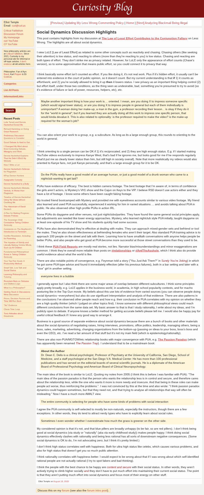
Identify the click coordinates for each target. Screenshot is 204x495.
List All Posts (11, 90)
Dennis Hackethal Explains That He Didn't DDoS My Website (16, 158)
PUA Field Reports (65, 246)
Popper (18, 74)
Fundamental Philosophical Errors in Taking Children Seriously (16, 254)
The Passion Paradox (172, 339)
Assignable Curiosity (13, 180)
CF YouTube (10, 44)
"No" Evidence (10, 305)
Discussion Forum (13, 34)
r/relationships (121, 250)
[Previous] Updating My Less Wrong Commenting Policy (87, 23)
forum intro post (97, 490)
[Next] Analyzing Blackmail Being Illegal (161, 23)
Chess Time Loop (12, 309)
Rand (6, 74)
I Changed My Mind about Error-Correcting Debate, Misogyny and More (16, 149)
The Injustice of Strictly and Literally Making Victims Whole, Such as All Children (18, 245)
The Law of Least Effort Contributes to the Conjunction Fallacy (144, 38)
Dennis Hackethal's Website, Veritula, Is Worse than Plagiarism (17, 190)
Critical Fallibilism (13, 30)
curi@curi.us (19, 25)
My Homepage (12, 37)
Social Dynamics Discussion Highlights (77, 32)
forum (65, 490)
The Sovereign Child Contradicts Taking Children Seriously (16, 222)
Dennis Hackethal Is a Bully (16, 184)
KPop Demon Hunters (14, 176)
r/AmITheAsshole (147, 250)
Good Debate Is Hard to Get (17, 142)
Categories (10, 83)
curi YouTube (11, 40)
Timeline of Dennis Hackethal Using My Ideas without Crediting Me (17, 199)
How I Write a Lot (12, 165)
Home (130, 23)
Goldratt (8, 77)
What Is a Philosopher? (14, 288)
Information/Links (14, 96)
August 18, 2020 (61, 481)
